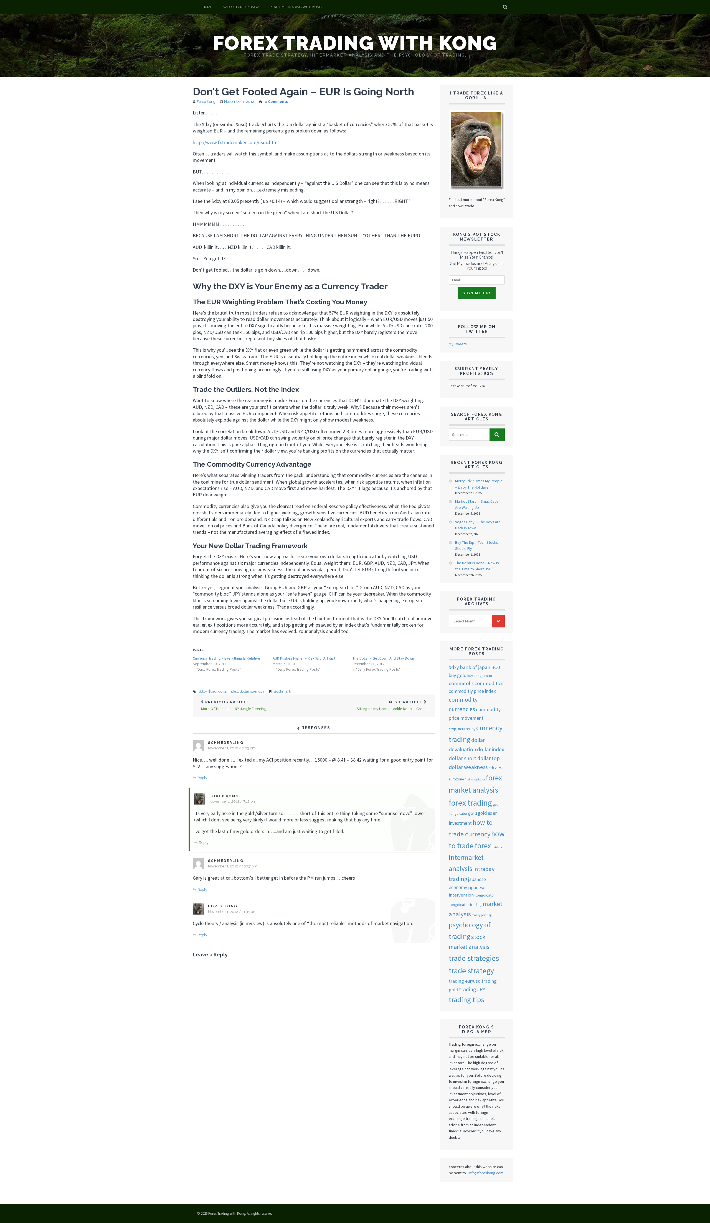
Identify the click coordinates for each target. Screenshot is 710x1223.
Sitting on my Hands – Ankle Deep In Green (392, 705)
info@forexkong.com (485, 1172)
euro (498, 768)
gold (472, 813)
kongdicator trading (465, 904)
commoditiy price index (472, 691)
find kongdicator (475, 779)
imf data (497, 847)
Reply (202, 778)
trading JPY (472, 989)
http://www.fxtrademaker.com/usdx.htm (235, 142)
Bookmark (282, 691)
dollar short (462, 758)
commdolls (461, 683)
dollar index (228, 691)
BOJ (495, 667)
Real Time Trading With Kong (296, 7)
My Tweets (458, 343)
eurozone (456, 779)
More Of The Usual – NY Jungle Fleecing (233, 705)
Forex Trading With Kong (355, 43)
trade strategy (471, 971)
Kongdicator (485, 895)
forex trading (470, 803)
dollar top (488, 758)
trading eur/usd (465, 981)
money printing (481, 915)
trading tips (466, 999)
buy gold (457, 675)
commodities (489, 683)
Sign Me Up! (477, 293)
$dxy (203, 691)
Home (207, 7)
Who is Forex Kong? (240, 7)
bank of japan (475, 667)
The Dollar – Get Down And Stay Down (383, 658)
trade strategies (474, 958)
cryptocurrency (462, 728)
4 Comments (276, 101)
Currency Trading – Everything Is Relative (226, 658)
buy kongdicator (479, 675)
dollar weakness (468, 767)
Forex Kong (206, 101)
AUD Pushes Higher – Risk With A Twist (304, 658)
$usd (212, 691)
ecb (491, 767)
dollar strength (252, 691)
